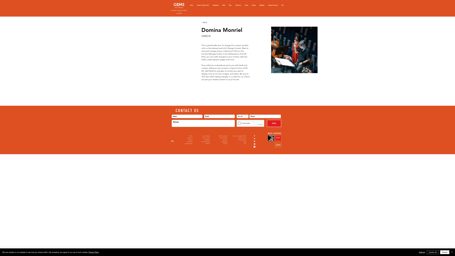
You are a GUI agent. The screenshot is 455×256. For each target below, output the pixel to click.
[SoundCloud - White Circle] (254, 147)
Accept (444, 252)
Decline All (433, 252)
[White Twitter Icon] (254, 141)
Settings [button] (422, 252)
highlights (224, 141)
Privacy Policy (94, 252)
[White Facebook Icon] (254, 136)
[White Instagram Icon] (254, 138)
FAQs (244, 141)
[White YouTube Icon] (254, 144)
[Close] (452, 252)
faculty (225, 143)
